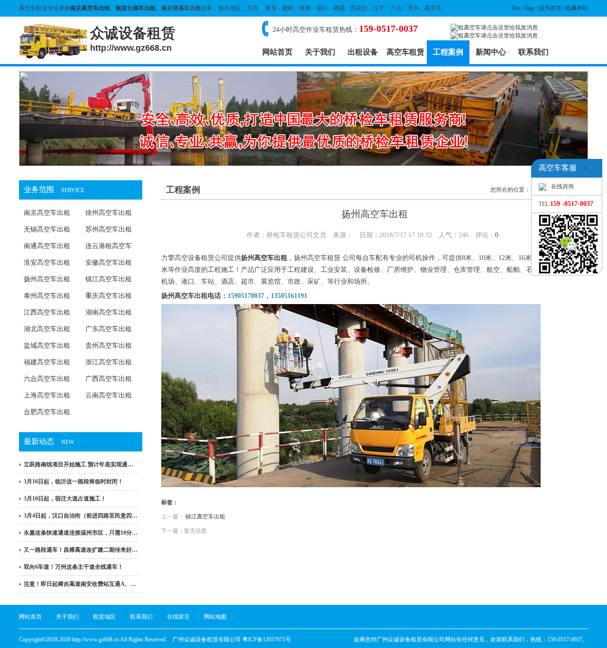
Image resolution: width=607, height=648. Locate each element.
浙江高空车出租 (108, 362)
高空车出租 (270, 257)
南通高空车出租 (47, 246)
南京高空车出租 (90, 8)
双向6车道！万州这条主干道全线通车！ (73, 567)
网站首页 (277, 52)
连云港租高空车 (108, 246)
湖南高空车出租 (108, 312)
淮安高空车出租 (47, 262)
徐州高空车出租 (108, 212)
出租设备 (363, 52)
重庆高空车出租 (108, 295)
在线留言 (178, 616)
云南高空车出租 (108, 395)
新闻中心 (491, 52)
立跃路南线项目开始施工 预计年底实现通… (78, 464)
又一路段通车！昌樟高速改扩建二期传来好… (81, 549)
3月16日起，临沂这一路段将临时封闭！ (73, 481)
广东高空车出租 (108, 329)
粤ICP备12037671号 (266, 639)
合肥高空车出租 (47, 412)
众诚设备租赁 (132, 39)
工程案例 (448, 52)
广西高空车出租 (108, 378)
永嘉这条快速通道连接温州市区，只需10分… (81, 532)
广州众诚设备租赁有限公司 (207, 639)
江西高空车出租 (47, 312)
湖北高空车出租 (47, 329)
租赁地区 (104, 616)
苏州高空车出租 (108, 229)
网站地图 (215, 616)
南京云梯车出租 (136, 8)
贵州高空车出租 (108, 345)
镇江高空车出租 (108, 279)
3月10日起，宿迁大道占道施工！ (65, 498)
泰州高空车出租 (47, 295)
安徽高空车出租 (108, 262)
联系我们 (533, 52)
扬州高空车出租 (47, 279)
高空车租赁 (405, 52)
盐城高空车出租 (47, 345)
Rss (516, 8)
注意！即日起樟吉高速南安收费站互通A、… (80, 584)
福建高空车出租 (47, 362)
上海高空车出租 (47, 395)
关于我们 (320, 52)
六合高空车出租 (47, 378)
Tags (529, 8)
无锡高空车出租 (47, 229)
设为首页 (550, 8)
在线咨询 (562, 186)
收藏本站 (576, 8)
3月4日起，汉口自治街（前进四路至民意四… (81, 515)
